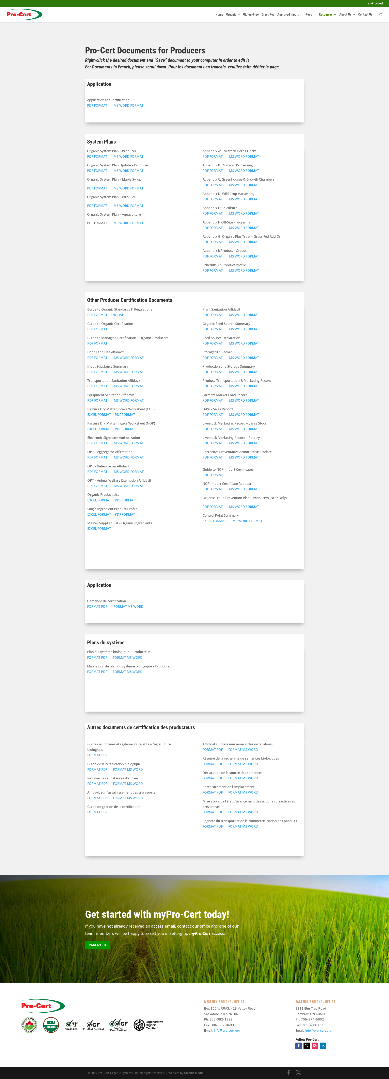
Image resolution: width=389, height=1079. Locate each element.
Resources (325, 14)
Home (219, 14)
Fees (309, 14)
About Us (345, 14)
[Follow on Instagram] (315, 1046)
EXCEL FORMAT (99, 414)
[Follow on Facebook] (298, 1046)
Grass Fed (268, 14)
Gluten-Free (251, 14)
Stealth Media (193, 1073)
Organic (231, 14)
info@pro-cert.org (227, 1030)
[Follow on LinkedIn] (323, 1046)
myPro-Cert (375, 3)
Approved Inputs (288, 14)
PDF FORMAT (97, 105)
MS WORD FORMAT (128, 105)
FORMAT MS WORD (128, 606)
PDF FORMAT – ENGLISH (105, 315)
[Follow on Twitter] (307, 1046)
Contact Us (365, 14)
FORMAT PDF (97, 606)
